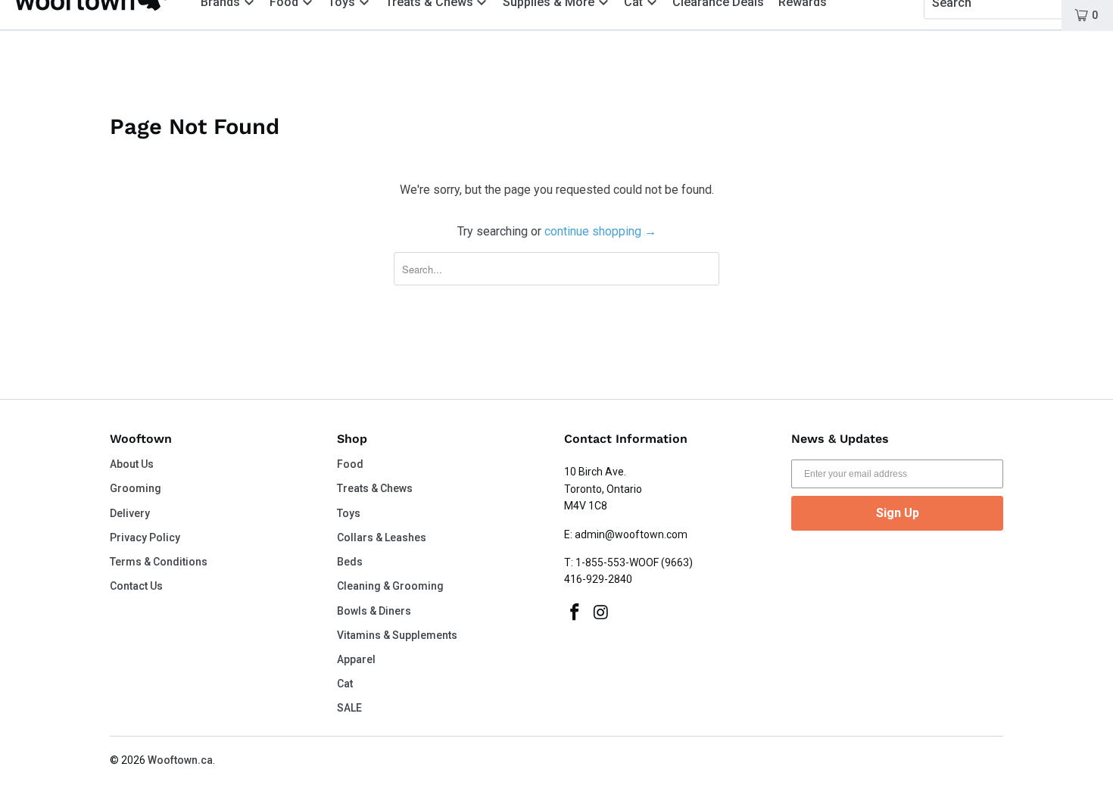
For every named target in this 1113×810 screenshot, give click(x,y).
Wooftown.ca (180, 760)
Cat (345, 684)
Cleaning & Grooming (390, 586)
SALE (349, 708)
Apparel (356, 659)
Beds (350, 562)
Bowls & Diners (374, 611)
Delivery (130, 513)
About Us (132, 464)
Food (350, 464)
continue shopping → (600, 231)
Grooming (135, 488)
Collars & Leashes (381, 537)
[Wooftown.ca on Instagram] (602, 613)
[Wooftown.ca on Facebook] (575, 613)
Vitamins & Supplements (397, 635)
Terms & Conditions (158, 562)
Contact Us (136, 586)
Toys (348, 513)
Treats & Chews (375, 488)
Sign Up (897, 513)
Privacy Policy (145, 537)
